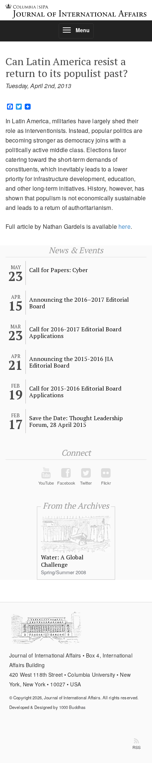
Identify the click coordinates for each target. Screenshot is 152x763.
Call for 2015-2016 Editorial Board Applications (75, 391)
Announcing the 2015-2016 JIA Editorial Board (71, 362)
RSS (136, 747)
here (124, 226)
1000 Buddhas (72, 707)
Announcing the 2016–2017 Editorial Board (79, 302)
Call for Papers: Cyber (58, 270)
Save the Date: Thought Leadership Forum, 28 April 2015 (76, 421)
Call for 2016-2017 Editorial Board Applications (75, 332)
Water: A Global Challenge (62, 561)
